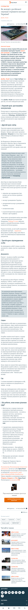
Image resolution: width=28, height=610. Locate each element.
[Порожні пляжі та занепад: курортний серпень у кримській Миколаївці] (6, 542)
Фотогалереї (14, 540)
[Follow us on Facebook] (2, 592)
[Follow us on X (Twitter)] (5, 592)
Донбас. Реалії (4, 17)
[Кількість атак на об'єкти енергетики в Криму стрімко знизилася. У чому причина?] (6, 578)
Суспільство (5, 6)
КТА (14, 608)
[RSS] (19, 592)
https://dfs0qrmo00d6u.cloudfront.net (12, 474)
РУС (19, 608)
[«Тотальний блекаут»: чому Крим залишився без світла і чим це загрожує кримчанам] (6, 550)
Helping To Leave (13, 221)
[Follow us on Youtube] (9, 592)
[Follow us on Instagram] (16, 592)
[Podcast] (23, 592)
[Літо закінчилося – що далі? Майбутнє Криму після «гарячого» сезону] (6, 533)
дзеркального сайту (16, 472)
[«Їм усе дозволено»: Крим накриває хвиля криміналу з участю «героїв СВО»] (6, 560)
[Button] (10, 24)
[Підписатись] (2, 596)
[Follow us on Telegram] (12, 592)
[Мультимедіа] (9, 608)
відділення (18, 231)
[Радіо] (3, 608)
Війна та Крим (15, 532)
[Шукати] (24, 608)
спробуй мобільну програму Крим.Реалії (14, 500)
